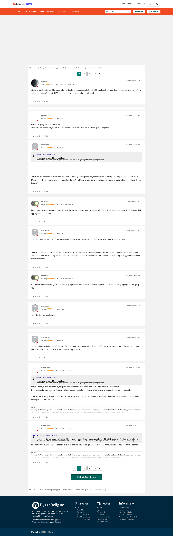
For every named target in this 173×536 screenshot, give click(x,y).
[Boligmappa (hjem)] (22, 3)
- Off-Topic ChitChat (83, 519)
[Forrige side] (95, 74)
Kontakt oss (123, 510)
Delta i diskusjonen (86, 477)
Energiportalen (102, 522)
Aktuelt (21, 11)
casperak (44, 81)
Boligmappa (101, 507)
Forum (41, 11)
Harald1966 (45, 368)
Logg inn (141, 4)
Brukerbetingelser (125, 515)
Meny (155, 3)
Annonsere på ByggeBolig (128, 517)
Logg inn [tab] (140, 12)
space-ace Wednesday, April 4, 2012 (45, 435)
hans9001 (45, 201)
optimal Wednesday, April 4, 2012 (44, 154)
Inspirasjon (74, 11)
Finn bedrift (50, 11)
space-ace (45, 145)
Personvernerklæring (126, 519)
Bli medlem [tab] (154, 12)
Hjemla (99, 510)
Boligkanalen (102, 512)
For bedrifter (127, 4)
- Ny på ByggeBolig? (82, 517)
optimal (44, 116)
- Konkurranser (81, 512)
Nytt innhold (63, 11)
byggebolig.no (58, 520)
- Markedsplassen (82, 515)
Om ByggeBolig (124, 507)
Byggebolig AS (46, 531)
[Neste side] (100, 74)
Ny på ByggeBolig (125, 512)
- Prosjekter (79, 510)
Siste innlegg (31, 11)
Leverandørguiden (104, 517)
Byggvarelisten (102, 519)
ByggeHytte (101, 515)
